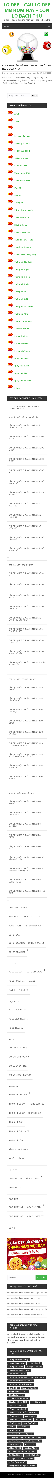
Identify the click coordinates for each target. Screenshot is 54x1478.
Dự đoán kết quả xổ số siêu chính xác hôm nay (26, 1437)
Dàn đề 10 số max (15, 1430)
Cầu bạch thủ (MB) (22, 232)
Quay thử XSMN (21, 366)
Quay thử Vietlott (22, 381)
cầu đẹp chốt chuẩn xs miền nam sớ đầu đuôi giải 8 (27, 858)
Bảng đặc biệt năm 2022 (18, 1391)
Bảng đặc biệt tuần (16, 1395)
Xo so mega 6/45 (22, 173)
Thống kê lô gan (21, 269)
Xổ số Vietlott (16, 972)
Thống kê (18, 203)
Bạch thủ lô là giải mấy (18, 1377)
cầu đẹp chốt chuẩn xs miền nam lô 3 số (26, 847)
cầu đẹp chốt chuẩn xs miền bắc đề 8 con (26, 460)
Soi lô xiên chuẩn (32, 1455)
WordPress (41, 1475)
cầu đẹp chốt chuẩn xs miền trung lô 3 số (26, 733)
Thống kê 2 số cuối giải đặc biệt (21, 1459)
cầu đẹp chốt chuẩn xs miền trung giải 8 (26, 722)
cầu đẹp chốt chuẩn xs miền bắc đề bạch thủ (26, 482)
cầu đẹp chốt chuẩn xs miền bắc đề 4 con (26, 438)
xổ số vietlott (20, 166)
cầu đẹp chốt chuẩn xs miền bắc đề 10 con (26, 471)
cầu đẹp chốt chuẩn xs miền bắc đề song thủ (26, 549)
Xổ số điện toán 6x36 (23, 210)
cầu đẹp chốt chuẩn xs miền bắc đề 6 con (26, 449)
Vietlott (13, 964)
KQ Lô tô (13, 1170)
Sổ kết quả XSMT (22, 158)
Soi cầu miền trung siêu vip (22, 679)
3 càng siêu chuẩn (16, 1367)
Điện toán (14, 1002)
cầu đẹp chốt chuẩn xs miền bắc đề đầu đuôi (26, 538)
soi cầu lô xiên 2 (15, 1455)
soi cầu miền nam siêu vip (21, 793)
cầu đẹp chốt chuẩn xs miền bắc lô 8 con (26, 596)
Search (34, 96)
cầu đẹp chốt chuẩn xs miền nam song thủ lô (25, 881)
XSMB (16, 114)
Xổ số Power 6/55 (17, 981)
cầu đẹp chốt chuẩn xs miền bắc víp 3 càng (26, 493)
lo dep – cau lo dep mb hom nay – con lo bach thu (27, 10)
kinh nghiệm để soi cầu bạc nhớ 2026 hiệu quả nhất (26, 67)
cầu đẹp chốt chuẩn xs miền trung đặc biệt (26, 711)
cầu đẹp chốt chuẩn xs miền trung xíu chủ (26, 778)
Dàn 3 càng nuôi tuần (17, 1406)
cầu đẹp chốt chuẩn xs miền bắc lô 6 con (26, 585)
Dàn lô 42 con (14, 1423)
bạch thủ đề (13, 1388)
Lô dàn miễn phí (15, 1448)
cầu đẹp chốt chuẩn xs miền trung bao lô (26, 688)
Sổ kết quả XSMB (22, 143)
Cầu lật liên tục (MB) (23, 240)
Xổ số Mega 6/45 (34, 972)
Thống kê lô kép (21, 284)
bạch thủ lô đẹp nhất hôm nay (20, 1384)
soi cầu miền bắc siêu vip (21, 565)
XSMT (16, 129)
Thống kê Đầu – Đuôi (23, 306)
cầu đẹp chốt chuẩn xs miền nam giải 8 (25, 836)
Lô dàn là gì (29, 1445)
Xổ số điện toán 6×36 (19, 1010)
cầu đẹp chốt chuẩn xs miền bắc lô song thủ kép (26, 652)
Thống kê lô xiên (22, 277)
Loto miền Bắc (21, 336)
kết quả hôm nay (22, 136)
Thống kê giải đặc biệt (17, 1462)
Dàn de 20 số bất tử (16, 1413)
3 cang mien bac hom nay (18, 1360)
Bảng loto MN (32, 1178)
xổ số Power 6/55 (22, 181)
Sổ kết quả (14, 935)
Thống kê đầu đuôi (23, 262)
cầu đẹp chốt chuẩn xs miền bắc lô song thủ (26, 641)
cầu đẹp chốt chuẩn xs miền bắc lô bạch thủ (26, 608)
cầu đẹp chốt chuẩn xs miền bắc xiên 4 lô (25, 527)
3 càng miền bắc (35, 1363)
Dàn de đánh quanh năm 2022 (20, 1420)
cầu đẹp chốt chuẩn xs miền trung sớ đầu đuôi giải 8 (26, 744)
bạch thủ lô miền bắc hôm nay (20, 1381)
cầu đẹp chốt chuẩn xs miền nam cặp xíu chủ (25, 814)
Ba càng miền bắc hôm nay (19, 1370)
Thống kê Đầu (20, 292)
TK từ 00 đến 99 (21, 329)
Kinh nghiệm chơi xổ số (21, 917)
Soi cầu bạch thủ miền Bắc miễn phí (22, 1452)
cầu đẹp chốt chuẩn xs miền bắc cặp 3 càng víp (27, 664)
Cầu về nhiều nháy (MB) (25, 255)
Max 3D (17, 188)
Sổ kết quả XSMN (22, 151)
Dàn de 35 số (32, 1413)
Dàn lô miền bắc (30, 1423)
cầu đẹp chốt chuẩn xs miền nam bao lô (25, 802)
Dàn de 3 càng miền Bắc (18, 1409)
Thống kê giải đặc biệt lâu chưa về (22, 1466)
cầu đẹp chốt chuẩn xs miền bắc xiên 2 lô (25, 505)
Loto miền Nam (21, 344)
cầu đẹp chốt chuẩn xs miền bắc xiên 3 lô (25, 516)
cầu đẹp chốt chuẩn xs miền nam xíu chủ (27, 892)
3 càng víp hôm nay (34, 1367)
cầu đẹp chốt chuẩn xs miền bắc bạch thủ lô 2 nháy (25, 619)
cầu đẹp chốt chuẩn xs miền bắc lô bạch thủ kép (26, 630)
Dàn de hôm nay (15, 1416)
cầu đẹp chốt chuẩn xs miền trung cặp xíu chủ (26, 699)
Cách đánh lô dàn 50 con (18, 1398)
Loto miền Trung (22, 351)
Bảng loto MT (15, 1187)
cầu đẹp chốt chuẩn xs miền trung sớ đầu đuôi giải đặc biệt (26, 755)
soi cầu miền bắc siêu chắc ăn (23, 417)
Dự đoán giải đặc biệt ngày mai (20, 1434)
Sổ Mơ (12, 1228)
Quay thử (13, 1199)
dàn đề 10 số (23, 1427)
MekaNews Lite (21, 1475)
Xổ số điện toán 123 (23, 218)
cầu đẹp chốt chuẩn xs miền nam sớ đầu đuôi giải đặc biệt (27, 870)
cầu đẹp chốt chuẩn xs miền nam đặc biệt (25, 825)
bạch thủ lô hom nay (17, 1374)
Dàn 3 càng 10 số (38, 1402)
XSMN (17, 121)
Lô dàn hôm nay (15, 1445)
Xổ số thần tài (20, 225)
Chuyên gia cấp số (18, 908)
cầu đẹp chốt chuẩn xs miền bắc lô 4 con (26, 574)
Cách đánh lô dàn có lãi (18, 1402)
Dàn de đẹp (40, 1420)
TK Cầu (12, 1040)
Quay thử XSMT (21, 373)
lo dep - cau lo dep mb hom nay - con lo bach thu (21, 73)
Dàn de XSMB (30, 1416)
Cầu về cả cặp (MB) (22, 247)
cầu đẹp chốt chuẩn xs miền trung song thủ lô (26, 766)
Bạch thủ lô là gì (37, 1377)
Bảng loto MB (15, 1178)
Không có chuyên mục (32, 1441)
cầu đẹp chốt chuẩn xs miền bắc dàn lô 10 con (25, 426)
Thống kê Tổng (21, 314)
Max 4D (17, 195)
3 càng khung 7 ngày (17, 1363)
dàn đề (11, 1427)
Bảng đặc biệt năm (29, 1388)
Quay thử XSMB (21, 358)
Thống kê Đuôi (21, 299)
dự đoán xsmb (14, 1441)
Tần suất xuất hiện (23, 321)
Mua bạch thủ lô (31, 1448)
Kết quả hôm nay (33, 926)
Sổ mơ (17, 388)
